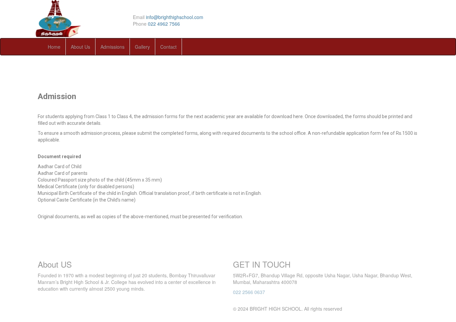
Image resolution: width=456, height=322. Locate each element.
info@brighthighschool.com (174, 17)
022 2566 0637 (249, 292)
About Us (80, 46)
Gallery (142, 46)
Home (54, 46)
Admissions (112, 46)
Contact (168, 46)
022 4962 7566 (164, 23)
